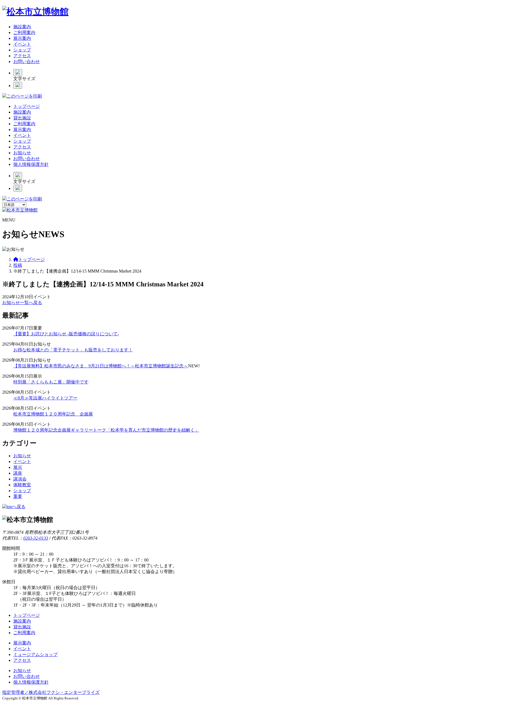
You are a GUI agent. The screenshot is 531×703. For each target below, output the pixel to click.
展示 (17, 467)
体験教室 (22, 484)
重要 (17, 496)
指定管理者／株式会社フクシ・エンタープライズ (51, 692)
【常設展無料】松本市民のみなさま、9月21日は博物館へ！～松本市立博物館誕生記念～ (100, 366)
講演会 (20, 479)
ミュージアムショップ (35, 654)
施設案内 (22, 26)
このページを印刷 (24, 96)
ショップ (22, 50)
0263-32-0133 (35, 538)
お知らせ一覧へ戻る (22, 302)
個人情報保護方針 (31, 164)
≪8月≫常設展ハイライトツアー (45, 398)
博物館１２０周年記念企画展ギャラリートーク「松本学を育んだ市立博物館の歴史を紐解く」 (106, 430)
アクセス (22, 55)
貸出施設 (22, 118)
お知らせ (22, 152)
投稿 (17, 265)
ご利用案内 (24, 32)
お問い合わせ (26, 61)
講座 (17, 473)
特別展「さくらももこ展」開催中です (50, 382)
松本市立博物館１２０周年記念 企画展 (53, 414)
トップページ (26, 106)
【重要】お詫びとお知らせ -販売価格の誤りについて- (66, 333)
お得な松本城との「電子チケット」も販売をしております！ (73, 349)
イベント (22, 44)
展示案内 (22, 38)
